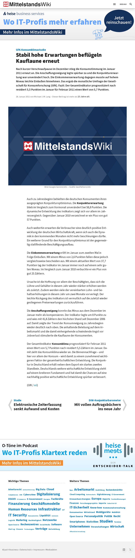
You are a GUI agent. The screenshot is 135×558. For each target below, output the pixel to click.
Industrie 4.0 (111, 503)
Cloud (50, 489)
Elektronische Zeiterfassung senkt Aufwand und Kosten (38, 405)
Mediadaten (51, 549)
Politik (108, 516)
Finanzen (74, 503)
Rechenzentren (29, 524)
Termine (117, 522)
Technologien (29, 529)
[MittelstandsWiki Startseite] (26, 4)
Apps (71, 490)
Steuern (19, 529)
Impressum (38, 549)
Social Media (45, 524)
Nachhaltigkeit (34, 520)
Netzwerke (50, 520)
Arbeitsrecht (15, 489)
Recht (116, 516)
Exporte (106, 499)
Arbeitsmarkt (84, 489)
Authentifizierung (29, 490)
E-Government (34, 499)
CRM (20, 495)
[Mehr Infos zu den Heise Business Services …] (67, 24)
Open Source (13, 524)
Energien (47, 499)
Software (56, 524)
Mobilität (116, 512)
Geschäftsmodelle (45, 503)
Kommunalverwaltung (114, 507)
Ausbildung (100, 490)
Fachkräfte (57, 499)
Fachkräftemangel (118, 499)
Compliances (13, 495)
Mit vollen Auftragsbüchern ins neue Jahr (97, 405)
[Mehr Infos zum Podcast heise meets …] (67, 455)
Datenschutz (91, 494)
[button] (131, 4)
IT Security (17, 515)
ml (35, 385)
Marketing (21, 520)
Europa (96, 499)
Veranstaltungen (100, 526)
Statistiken (92, 521)
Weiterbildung (54, 529)
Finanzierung (19, 503)
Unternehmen (80, 526)
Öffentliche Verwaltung (77, 532)
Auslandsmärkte (114, 490)
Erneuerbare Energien (80, 499)
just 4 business (11, 549)
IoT (63, 510)
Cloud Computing (77, 494)
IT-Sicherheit (79, 507)
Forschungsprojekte (89, 503)
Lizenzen (55, 516)
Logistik (11, 520)
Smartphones (77, 522)
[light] (122, 4)
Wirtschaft (117, 526)
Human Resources (22, 509)
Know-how (96, 507)
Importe (102, 503)
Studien (106, 521)
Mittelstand (89, 512)
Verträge (41, 529)
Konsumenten (33, 516)
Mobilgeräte (103, 512)
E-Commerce (21, 499)
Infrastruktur (49, 509)
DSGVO (12, 499)
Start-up (11, 529)
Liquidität (45, 515)
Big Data (40, 489)
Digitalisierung (48, 494)
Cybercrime (29, 494)
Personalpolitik (93, 516)
